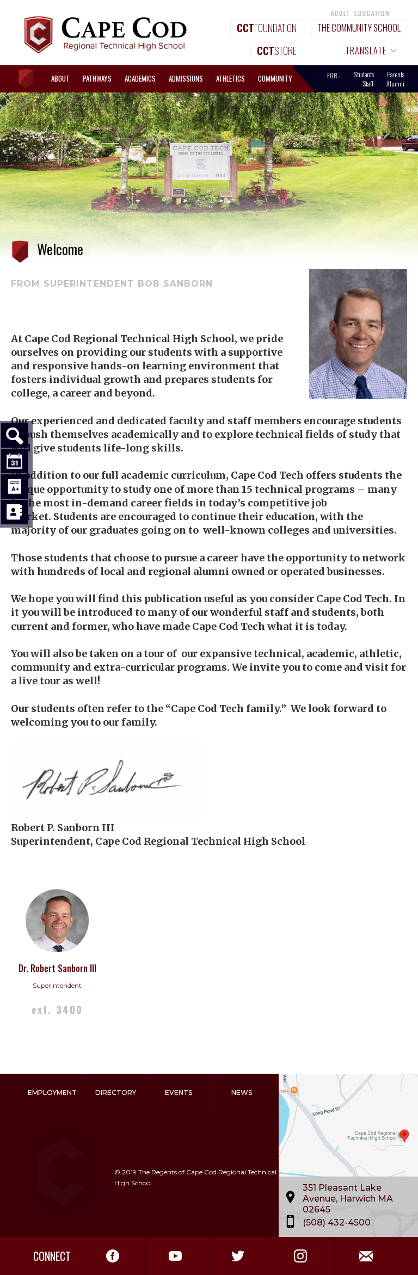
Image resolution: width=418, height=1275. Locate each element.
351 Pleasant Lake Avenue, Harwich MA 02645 (348, 1199)
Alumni (395, 83)
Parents (395, 74)
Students (364, 74)
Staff (368, 83)
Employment (52, 1092)
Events (178, 1092)
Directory (115, 1092)
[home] (31, 79)
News (241, 1092)
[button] (366, 50)
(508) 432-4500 (337, 1222)
